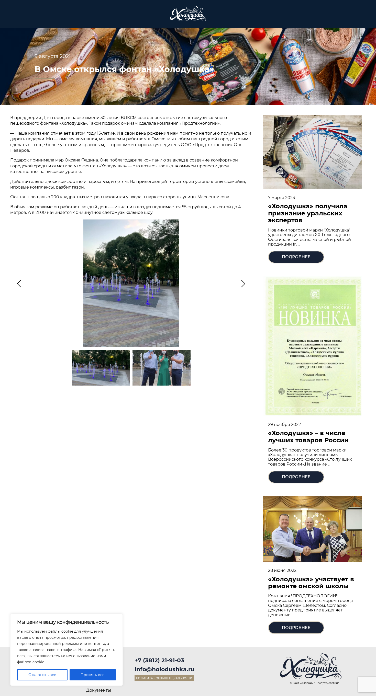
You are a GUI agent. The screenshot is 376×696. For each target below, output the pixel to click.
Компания (261, 17)
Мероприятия (140, 17)
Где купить (108, 17)
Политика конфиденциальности (164, 678)
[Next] (242, 283)
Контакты (331, 17)
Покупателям (78, 17)
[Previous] (20, 283)
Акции (228, 17)
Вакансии (296, 17)
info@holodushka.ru (164, 669)
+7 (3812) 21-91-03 (159, 660)
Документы (98, 690)
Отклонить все (42, 674)
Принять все (93, 674)
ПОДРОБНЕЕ (296, 256)
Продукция (47, 17)
